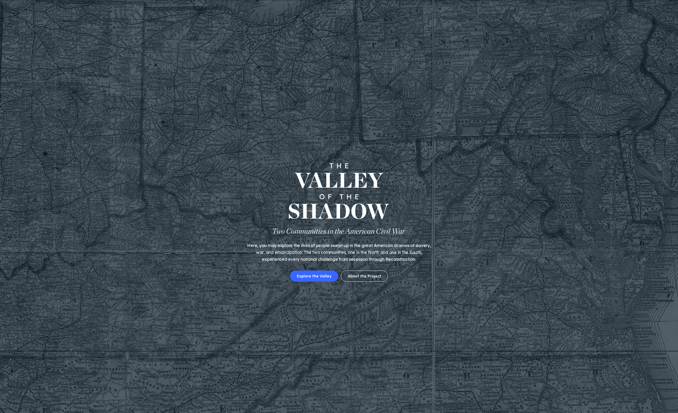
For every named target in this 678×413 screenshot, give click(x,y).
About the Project (364, 276)
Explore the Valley (314, 276)
